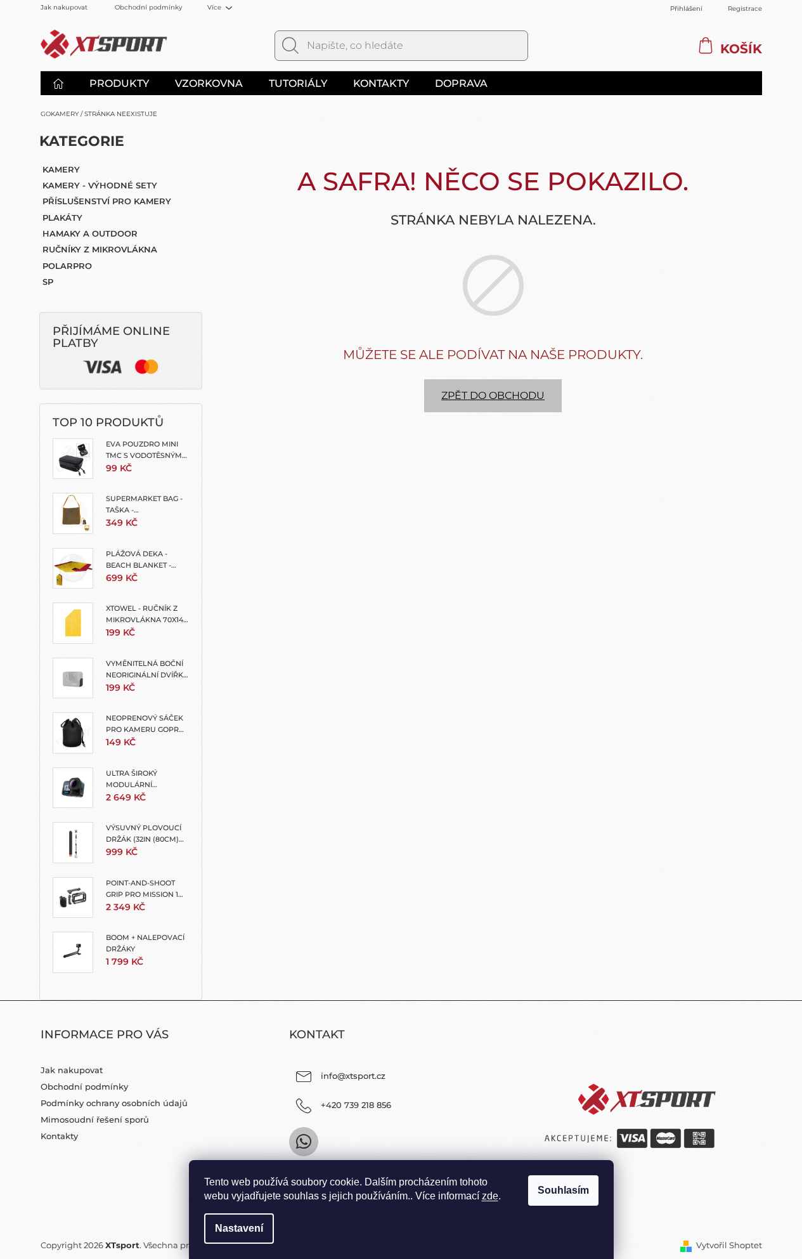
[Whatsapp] (303, 1141)
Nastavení (239, 1228)
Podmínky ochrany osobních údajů (114, 1103)
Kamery (61, 169)
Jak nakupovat (64, 7)
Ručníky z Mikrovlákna (99, 249)
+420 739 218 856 (356, 1105)
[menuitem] (64, 84)
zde (490, 1196)
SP (47, 282)
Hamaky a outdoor (90, 233)
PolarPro (67, 266)
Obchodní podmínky (148, 7)
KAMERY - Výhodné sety (99, 185)
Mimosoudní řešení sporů (95, 1119)
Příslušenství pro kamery (106, 201)
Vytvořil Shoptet (729, 1245)
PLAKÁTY (62, 217)
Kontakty (59, 1136)
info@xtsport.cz (353, 1076)
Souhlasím (563, 1190)
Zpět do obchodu (493, 395)
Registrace (745, 8)
